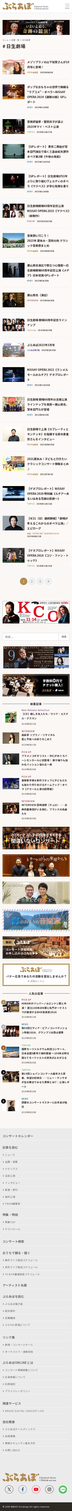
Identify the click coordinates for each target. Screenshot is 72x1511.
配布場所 (10, 1311)
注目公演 (10, 1175)
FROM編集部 (12, 1203)
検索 (64, 636)
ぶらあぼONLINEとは (18, 1362)
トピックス (11, 1168)
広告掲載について (15, 1377)
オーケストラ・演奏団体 (19, 1351)
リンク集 (9, 1337)
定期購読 (10, 1318)
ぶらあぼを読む (13, 1296)
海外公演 (10, 1197)
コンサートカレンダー (18, 1136)
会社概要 (9, 1422)
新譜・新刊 (11, 1190)
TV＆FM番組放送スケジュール (22, 1274)
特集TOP (10, 1222)
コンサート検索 (13, 1241)
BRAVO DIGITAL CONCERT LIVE (24, 1411)
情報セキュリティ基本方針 (20, 1443)
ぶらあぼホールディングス (20, 1429)
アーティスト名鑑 (15, 1285)
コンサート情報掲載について (21, 1370)
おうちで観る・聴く (16, 1253)
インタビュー (12, 1182)
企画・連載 (11, 1161)
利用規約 (10, 1384)
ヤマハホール (12, 1229)
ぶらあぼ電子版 (14, 1304)
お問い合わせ (12, 1450)
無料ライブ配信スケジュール (21, 1260)
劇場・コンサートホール (19, 1344)
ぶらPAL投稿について (17, 1325)
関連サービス (12, 1403)
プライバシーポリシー (17, 1391)
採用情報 (10, 1436)
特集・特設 (10, 1214)
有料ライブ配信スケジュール (21, 1267)
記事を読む (10, 1147)
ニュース (10, 1154)
